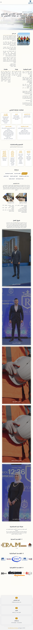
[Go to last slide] (31, 545)
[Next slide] (1, 545)
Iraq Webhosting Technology (13, 628)
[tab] (24, 173)
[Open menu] (1, 2)
